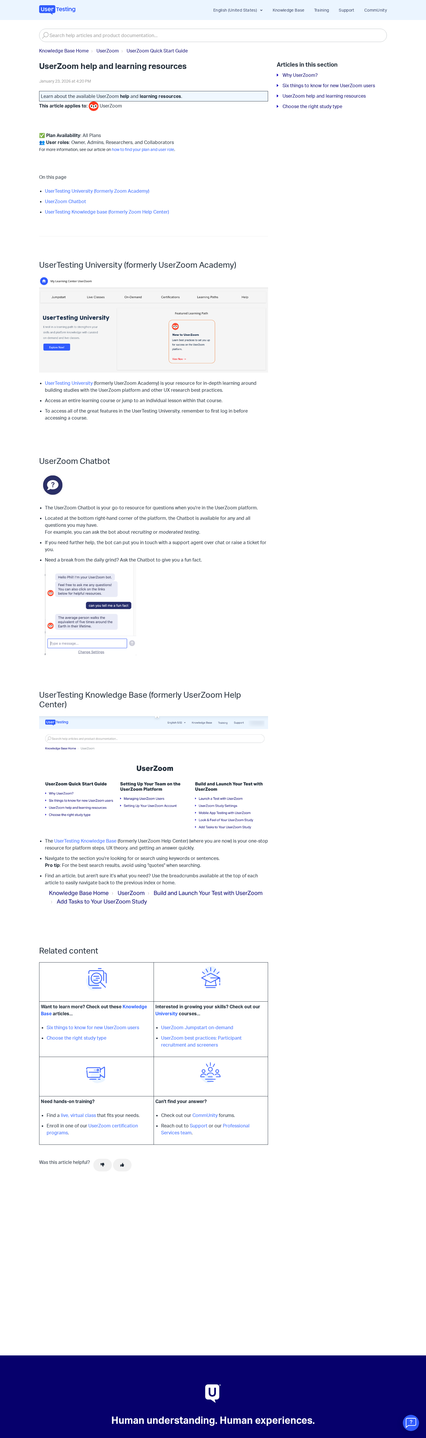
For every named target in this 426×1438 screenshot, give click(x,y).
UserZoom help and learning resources (324, 96)
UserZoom (108, 51)
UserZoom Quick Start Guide (157, 51)
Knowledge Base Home (64, 51)
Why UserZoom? (300, 75)
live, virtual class (78, 1115)
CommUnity (375, 10)
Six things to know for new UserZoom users (93, 1027)
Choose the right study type (76, 1038)
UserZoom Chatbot (65, 201)
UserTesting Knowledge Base (84, 841)
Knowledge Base (289, 10)
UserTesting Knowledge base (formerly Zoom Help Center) (107, 212)
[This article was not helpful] (102, 1165)
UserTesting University (69, 383)
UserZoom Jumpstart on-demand (197, 1027)
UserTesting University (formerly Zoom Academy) (97, 191)
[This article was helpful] (122, 1165)
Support (346, 10)
